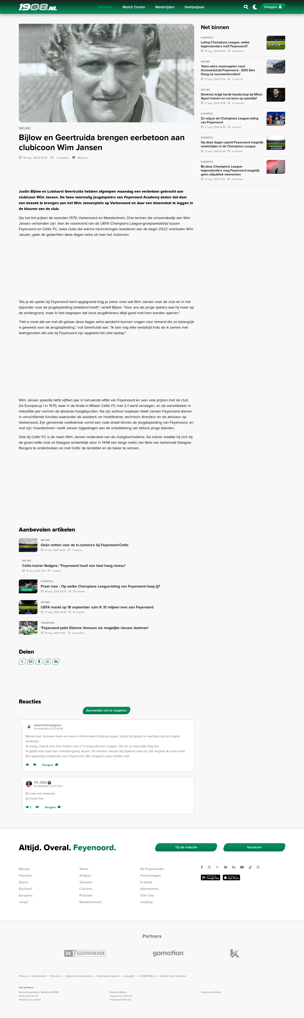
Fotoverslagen (150, 875)
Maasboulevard (90, 902)
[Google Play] (210, 877)
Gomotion (180, 976)
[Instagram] (211, 867)
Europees (25, 895)
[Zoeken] (246, 7)
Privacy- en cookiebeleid (32, 976)
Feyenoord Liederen (121, 996)
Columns (85, 888)
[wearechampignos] (29, 726)
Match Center (134, 7)
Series (83, 869)
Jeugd (23, 902)
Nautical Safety (118, 992)
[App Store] (231, 877)
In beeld (146, 882)
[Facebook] (39, 662)
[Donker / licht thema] (255, 7)
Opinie (24, 882)
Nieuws (24, 869)
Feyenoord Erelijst (211, 992)
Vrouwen (85, 882)
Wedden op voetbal (30, 999)
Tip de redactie (186, 847)
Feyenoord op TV (28, 996)
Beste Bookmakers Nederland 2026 (39, 992)
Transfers (25, 875)
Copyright (128, 976)
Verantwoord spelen (108, 976)
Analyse (85, 875)
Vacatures (254, 847)
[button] (112, 726)
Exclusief (25, 888)
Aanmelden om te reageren (106, 710)
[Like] (28, 765)
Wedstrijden (165, 7)
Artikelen (105, 7)
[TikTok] (252, 867)
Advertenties (149, 888)
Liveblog (146, 902)
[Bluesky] (227, 867)
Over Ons (147, 895)
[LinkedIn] (56, 662)
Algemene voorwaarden (79, 976)
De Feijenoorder (152, 869)
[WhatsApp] (47, 662)
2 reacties (62, 158)
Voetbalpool (194, 7)
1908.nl (38, 7)
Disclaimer (56, 976)
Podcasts (85, 895)
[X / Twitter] (22, 662)
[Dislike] (35, 765)
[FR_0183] (29, 784)
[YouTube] (243, 867)
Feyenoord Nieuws (120, 999)
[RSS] (260, 867)
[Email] (30, 662)
